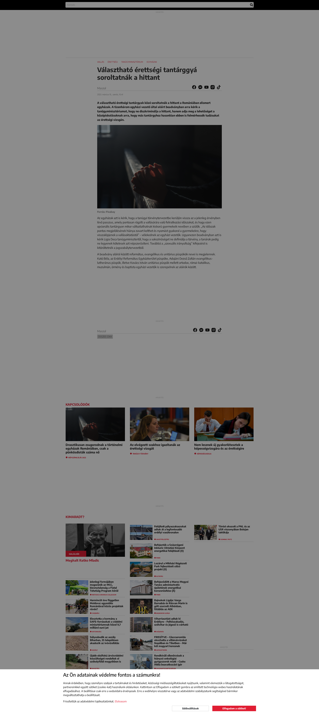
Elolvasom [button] (121, 701)
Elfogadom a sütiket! (234, 708)
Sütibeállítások (190, 708)
